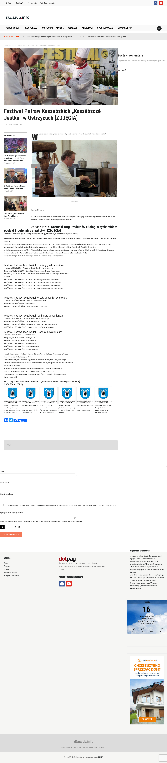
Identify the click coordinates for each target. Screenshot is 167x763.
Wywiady (72, 27)
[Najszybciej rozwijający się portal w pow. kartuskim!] (17, 17)
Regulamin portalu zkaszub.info (71, 747)
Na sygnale (31, 27)
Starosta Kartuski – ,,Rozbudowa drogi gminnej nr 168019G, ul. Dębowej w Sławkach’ (67, 409)
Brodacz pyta (125, 27)
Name (2, 471)
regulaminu (40, 505)
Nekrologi (87, 27)
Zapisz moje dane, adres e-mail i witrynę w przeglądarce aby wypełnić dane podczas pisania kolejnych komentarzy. (41, 521)
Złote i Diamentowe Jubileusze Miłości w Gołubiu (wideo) (15, 187)
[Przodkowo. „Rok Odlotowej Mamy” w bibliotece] (15, 204)
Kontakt (8, 3)
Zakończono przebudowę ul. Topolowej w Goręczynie (33, 36)
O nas (6, 563)
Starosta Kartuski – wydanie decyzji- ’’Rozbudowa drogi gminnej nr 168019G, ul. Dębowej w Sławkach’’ (103, 409)
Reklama (7, 566)
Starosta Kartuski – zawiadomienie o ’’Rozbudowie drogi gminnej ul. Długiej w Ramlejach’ (48, 409)
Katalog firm (20, 3)
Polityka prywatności (47, 3)
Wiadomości (12, 27)
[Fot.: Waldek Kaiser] (74, 168)
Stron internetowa (6, 494)
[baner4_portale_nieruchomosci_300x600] (147, 690)
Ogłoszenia (32, 3)
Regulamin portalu (10, 572)
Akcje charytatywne (53, 27)
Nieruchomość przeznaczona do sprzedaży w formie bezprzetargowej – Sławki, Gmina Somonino (30, 409)
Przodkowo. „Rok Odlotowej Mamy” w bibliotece (14, 215)
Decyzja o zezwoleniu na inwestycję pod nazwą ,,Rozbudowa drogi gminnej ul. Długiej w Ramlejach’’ (12, 409)
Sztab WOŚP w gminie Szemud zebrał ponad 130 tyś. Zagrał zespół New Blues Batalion (15, 158)
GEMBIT (100, 757)
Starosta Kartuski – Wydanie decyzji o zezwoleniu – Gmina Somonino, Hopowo (85, 408)
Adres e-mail (4, 483)
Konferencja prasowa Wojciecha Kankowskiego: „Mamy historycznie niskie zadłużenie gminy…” (143, 585)
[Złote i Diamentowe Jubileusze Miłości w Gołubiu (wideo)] (15, 176)
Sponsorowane (105, 27)
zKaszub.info (83, 741)
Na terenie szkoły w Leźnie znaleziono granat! (91, 36)
